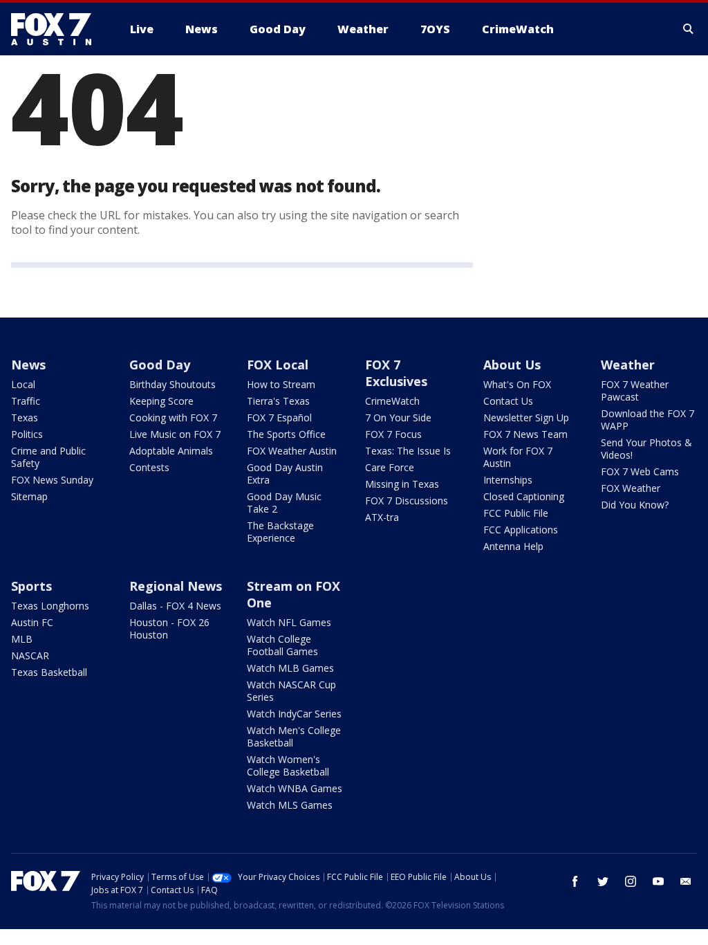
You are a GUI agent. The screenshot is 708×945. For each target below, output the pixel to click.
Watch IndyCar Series (294, 713)
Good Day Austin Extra (285, 473)
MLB (21, 638)
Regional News (175, 586)
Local (23, 384)
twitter (603, 881)
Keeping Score (161, 400)
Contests (149, 467)
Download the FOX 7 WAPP (647, 419)
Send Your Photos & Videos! (646, 448)
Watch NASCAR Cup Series (291, 691)
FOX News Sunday (52, 479)
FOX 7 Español (279, 417)
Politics (27, 434)
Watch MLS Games (290, 804)
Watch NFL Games (289, 622)
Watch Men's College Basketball (294, 736)
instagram (631, 881)
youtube (658, 881)
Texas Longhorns (50, 605)
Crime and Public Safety (48, 457)
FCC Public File (515, 513)
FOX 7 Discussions (406, 500)
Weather (628, 364)
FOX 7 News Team (525, 434)
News (28, 364)
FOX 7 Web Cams (640, 471)
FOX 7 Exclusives (396, 372)
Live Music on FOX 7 (175, 434)
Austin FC (32, 622)
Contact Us (508, 400)
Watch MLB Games (290, 668)
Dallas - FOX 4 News (175, 605)
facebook (575, 881)
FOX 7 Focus (393, 434)
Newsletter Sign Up (526, 417)
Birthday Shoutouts (172, 384)
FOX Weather (630, 488)
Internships (507, 479)
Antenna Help (513, 546)
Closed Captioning (523, 496)
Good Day (159, 364)
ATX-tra (382, 517)
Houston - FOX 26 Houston (169, 628)
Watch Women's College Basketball (288, 765)
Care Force (389, 467)
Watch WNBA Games (294, 788)
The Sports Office (286, 434)
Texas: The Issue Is (408, 450)
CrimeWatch (392, 400)
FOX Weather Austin (292, 450)
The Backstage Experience (280, 531)
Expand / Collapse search (688, 29)
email (686, 881)
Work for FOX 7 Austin (517, 457)
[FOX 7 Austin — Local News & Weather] (56, 29)
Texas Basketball (49, 672)
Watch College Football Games (282, 645)
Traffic (25, 400)
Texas (24, 417)
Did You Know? (635, 504)
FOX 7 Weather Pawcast (635, 390)
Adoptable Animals (171, 450)
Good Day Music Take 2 (284, 502)
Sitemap (29, 496)
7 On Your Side (398, 417)
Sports (31, 586)
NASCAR (30, 655)
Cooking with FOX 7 (173, 417)
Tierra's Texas (278, 400)
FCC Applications (520, 529)
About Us (512, 364)
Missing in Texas (402, 483)
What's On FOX (517, 384)
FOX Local (277, 364)
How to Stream (281, 384)
